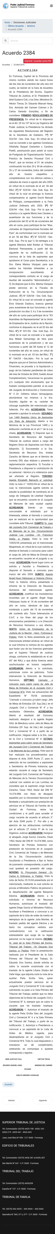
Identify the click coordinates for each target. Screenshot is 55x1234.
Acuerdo (8, 1084)
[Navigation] (51, 6)
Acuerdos (6, 65)
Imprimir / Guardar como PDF (38, 61)
